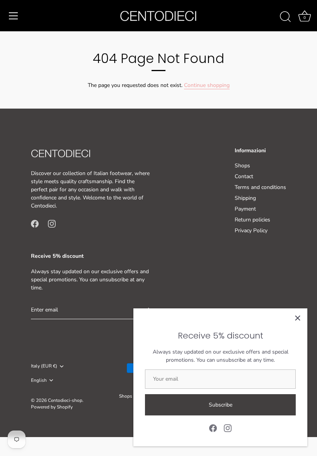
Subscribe (220, 404)
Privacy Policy (251, 230)
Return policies (252, 219)
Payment (245, 209)
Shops (242, 165)
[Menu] (13, 15)
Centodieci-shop (65, 400)
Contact (244, 176)
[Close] (297, 318)
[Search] (285, 17)
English (39, 380)
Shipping (245, 198)
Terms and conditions (260, 187)
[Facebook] (213, 427)
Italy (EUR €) (44, 366)
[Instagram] (228, 427)
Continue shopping (207, 85)
